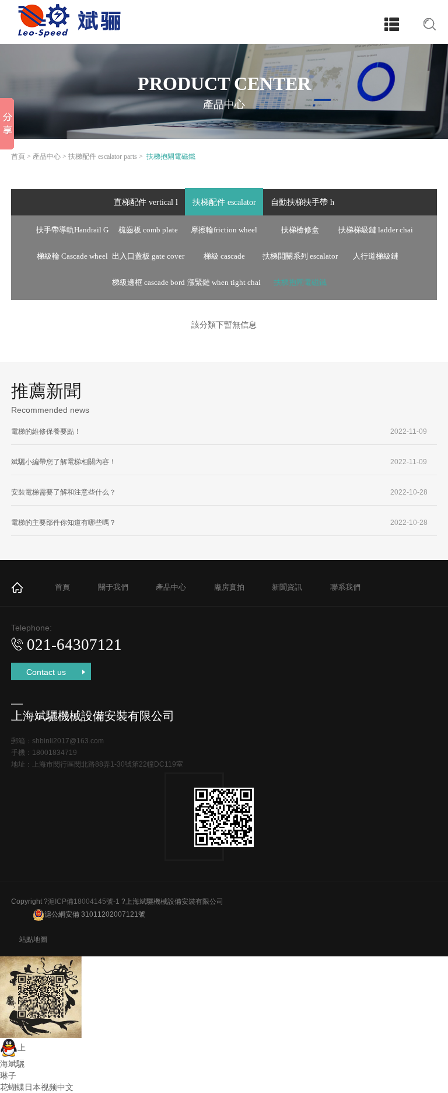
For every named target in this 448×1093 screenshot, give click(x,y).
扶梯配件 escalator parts (102, 156)
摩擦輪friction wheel (224, 229)
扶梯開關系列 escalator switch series (300, 260)
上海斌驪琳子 (13, 1061)
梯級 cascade (224, 256)
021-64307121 (74, 644)
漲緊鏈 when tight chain (224, 286)
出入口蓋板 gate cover (148, 256)
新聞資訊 (287, 587)
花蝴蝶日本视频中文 (37, 1087)
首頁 (18, 156)
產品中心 (47, 156)
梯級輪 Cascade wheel (72, 256)
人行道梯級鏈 (375, 256)
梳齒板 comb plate (148, 229)
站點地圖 (33, 939)
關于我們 (113, 587)
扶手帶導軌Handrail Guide (72, 233)
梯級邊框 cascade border (148, 286)
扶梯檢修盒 (300, 229)
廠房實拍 (229, 587)
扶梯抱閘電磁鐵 (300, 282)
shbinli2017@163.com (68, 741)
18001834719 (54, 753)
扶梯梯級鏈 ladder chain (375, 233)
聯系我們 (345, 587)
